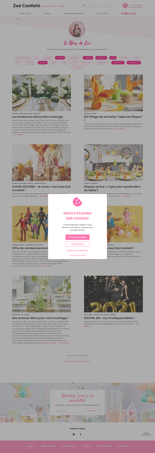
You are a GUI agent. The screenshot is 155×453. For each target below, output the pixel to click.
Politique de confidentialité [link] (77, 250)
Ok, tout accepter (78, 237)
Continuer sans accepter (77, 255)
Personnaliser (77, 244)
